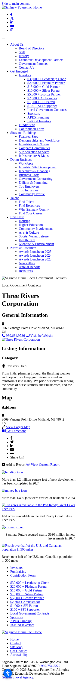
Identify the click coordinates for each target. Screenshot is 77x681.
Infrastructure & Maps (34, 156)
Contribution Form (31, 129)
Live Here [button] (17, 217)
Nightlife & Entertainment (36, 244)
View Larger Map (18, 427)
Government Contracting (35, 179)
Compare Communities (34, 148)
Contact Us (26, 67)
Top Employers (29, 186)
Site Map (16, 647)
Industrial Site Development (37, 167)
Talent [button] (14, 198)
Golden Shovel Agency (17, 677)
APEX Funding (38, 117)
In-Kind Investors (39, 121)
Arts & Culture (29, 232)
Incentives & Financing (34, 171)
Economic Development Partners (41, 60)
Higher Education (31, 225)
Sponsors (33, 113)
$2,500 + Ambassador (42, 98)
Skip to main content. (16, 3)
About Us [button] (17, 44)
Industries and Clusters (34, 144)
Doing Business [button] (21, 159)
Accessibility (19, 654)
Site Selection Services (34, 152)
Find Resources (29, 205)
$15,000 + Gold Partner (43, 86)
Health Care (27, 240)
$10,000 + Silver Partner (44, 90)
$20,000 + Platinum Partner (46, 83)
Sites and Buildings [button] (23, 132)
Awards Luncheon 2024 (35, 255)
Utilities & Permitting (33, 182)
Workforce (26, 163)
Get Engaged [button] (19, 71)
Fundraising (27, 125)
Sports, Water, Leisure (34, 236)
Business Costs (29, 175)
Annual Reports (29, 267)
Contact (15, 643)
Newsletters (27, 263)
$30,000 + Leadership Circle (46, 79)
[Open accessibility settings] (7, 673)
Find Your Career (30, 213)
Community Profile (32, 194)
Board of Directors (31, 48)
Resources (26, 271)
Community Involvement (36, 228)
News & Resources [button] (23, 248)
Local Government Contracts (47, 109)
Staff (22, 52)
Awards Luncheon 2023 (35, 259)
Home (14, 639)
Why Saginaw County (34, 209)
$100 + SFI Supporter (42, 106)
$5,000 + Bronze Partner (44, 94)
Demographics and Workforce (39, 140)
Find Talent (26, 202)
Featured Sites (28, 136)
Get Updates (18, 651)
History (24, 56)
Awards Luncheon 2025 (35, 251)
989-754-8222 (50, 666)
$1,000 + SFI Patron (41, 102)
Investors (25, 75)
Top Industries (28, 190)
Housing (24, 221)
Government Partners (33, 63)
